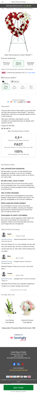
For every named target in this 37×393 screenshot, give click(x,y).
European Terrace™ (19, 261)
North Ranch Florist (19, 2)
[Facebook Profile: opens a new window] (14, 364)
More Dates (31, 87)
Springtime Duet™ (19, 279)
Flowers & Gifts (10, 8)
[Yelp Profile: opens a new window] (22, 364)
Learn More (31, 72)
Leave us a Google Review (18, 370)
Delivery (5, 82)
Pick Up (16, 82)
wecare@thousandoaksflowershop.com (18, 358)
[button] (33, 388)
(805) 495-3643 (18, 356)
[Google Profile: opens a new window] (18, 364)
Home (2, 8)
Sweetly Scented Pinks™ (21, 239)
